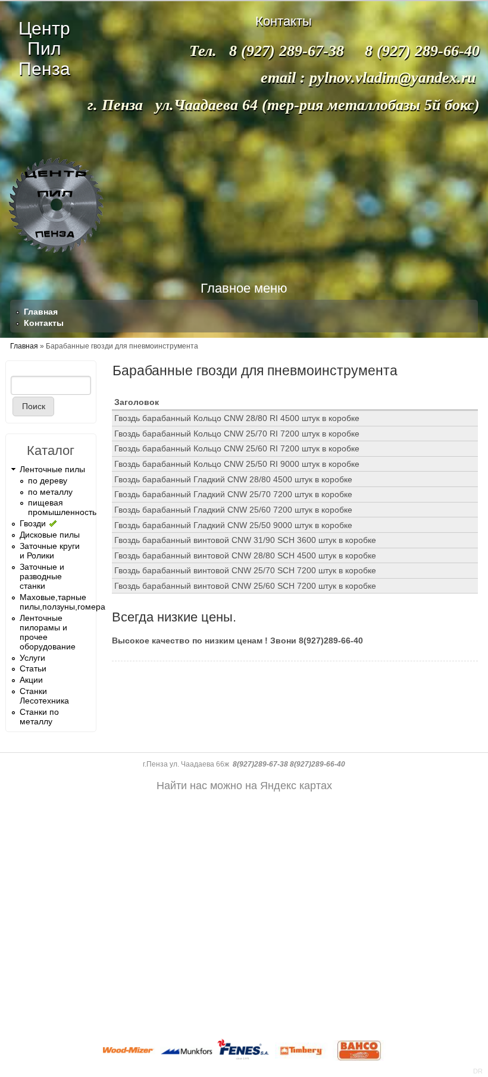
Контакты (44, 323)
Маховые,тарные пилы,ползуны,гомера (62, 601)
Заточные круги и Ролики (50, 550)
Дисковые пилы (50, 534)
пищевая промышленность (62, 507)
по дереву (47, 480)
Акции (31, 679)
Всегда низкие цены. (174, 617)
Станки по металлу (39, 716)
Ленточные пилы (52, 469)
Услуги (32, 657)
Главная (41, 311)
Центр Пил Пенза (44, 48)
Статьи (33, 668)
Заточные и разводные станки (42, 576)
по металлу (50, 492)
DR (478, 1071)
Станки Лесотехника (44, 695)
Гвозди (33, 523)
